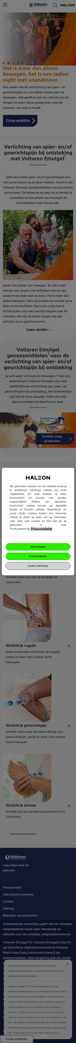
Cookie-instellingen (38, 566)
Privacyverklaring (41, 528)
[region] (38, 521)
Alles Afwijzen (38, 547)
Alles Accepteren (38, 556)
